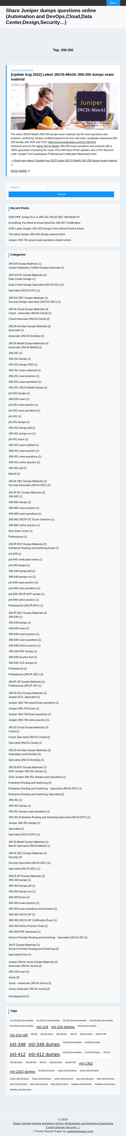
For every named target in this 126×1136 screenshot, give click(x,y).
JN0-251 (14, 353)
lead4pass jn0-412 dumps (105, 1084)
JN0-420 (106, 1052)
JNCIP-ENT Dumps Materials (26, 544)
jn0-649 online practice (22, 599)
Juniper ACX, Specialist (22, 697)
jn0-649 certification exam (23, 559)
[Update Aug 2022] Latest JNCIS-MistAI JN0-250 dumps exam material (62, 76)
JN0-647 (43, 1062)
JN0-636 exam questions (23, 639)
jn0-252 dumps (17, 393)
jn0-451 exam (16, 439)
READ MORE (19, 171)
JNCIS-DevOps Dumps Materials (28, 750)
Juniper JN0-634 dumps (41, 1078)
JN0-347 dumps (86, 1034)
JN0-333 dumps (46, 1034)
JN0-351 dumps (18, 805)
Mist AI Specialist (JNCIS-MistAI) (27, 845)
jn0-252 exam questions (22, 410)
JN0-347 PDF (101, 1034)
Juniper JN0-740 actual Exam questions (32, 702)
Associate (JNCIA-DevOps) (24, 336)
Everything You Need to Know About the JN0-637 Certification (44, 222)
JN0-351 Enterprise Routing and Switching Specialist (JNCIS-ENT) (48, 817)
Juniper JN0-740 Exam (22, 708)
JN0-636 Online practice (23, 645)
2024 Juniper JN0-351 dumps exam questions (35, 777)
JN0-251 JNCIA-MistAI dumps (26, 387)
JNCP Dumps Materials (22, 944)
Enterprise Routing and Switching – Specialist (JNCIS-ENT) (43, 788)
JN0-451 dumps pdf (20, 427)
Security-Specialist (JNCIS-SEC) (28, 863)
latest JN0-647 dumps (59, 1084)
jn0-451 (13, 416)
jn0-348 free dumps (92, 1042)
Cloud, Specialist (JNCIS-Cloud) (27, 737)
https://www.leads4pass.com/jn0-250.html (72, 142)
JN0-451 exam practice (22, 450)
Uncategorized (17, 996)
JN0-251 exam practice (22, 376)
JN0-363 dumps (18, 880)
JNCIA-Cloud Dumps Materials (26, 309)
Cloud (12, 731)
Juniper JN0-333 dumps (67, 1070)
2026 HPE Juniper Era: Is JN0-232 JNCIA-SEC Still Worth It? (44, 217)
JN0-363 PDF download (23, 931)
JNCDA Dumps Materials (23, 263)
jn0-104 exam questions (87, 1026)
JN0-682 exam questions (23, 513)
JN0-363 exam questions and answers (31, 908)
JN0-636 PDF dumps (21, 651)
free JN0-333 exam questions (21, 1020)
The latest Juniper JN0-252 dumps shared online (37, 234)
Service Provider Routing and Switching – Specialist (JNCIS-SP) (46, 937)
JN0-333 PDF (61, 1034)
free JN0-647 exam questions (21, 1026)
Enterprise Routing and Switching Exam (32, 548)
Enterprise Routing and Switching (28, 782)
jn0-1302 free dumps (46, 1070)
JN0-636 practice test (21, 657)
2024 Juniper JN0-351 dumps (26, 771)
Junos (12, 977)
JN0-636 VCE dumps (21, 662)
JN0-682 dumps (18, 502)
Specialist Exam (18, 954)
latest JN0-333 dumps (85, 1078)
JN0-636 (14, 616)
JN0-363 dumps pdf (20, 885)
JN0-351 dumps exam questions (27, 811)
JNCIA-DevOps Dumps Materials (28, 326)
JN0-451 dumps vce (20, 433)
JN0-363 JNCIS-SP (20, 914)
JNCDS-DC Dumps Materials (26, 275)
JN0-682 (14, 496)
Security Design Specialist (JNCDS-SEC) (33, 301)
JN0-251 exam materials (23, 370)
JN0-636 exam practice (22, 634)
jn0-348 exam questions (72, 1042)
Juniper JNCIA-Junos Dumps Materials (31, 962)
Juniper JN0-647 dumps (63, 1078)
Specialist (14, 828)
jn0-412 (18, 1054)
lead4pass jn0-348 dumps (81, 1084)
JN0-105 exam (17, 971)
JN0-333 (34, 1034)
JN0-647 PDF (70, 1062)
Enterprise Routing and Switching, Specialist (34, 794)
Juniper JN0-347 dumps (89, 1070)
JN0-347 (73, 1034)
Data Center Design (20, 279)
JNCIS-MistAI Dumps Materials (27, 842)
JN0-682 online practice (22, 525)
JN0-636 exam (17, 628)
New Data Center (19, 531)
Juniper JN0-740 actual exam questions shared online (40, 240)
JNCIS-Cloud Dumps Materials (26, 727)
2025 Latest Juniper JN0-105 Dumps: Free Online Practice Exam (46, 228)
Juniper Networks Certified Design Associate (34, 267)
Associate (14, 330)
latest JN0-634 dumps (39, 1084)
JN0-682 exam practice (22, 508)
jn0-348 (18, 1044)
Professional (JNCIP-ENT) (24, 605)
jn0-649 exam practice (21, 582)
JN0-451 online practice (22, 462)
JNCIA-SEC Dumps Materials (26, 481)
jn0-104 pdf (19, 1035)
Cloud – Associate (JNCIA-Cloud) (28, 313)
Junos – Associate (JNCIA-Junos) (28, 983)
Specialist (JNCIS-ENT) (22, 834)
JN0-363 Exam (17, 897)
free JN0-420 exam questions (75, 1020)
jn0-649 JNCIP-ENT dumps (25, 594)
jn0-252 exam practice (21, 404)
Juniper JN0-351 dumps (22, 823)
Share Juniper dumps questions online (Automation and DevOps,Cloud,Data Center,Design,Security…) (51, 16)
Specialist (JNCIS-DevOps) (24, 760)
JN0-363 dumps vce (20, 891)
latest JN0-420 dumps (18, 1084)
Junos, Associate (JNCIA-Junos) (27, 989)
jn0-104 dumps (63, 1027)
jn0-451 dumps (17, 422)
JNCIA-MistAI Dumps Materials (27, 343)
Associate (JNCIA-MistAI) (22, 70)
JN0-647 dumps (55, 1062)
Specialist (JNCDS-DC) (22, 290)
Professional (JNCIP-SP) (23, 685)
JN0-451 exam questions (23, 456)
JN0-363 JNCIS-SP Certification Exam (31, 920)
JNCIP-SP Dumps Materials (25, 681)
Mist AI (12, 473)
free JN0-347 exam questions (48, 1020)
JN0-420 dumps (16, 1062)
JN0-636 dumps (18, 622)
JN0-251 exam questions (23, 381)
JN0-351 (14, 800)
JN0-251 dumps (18, 358)
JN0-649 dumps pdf (20, 571)
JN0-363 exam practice (22, 903)
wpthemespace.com (80, 1131)
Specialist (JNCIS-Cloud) (23, 742)
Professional (16, 536)
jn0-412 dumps (44, 1054)
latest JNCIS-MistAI (48, 146)
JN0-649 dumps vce (20, 576)
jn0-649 (13, 553)
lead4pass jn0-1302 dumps (20, 1089)
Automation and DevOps (23, 754)
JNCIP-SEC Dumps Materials (26, 613)
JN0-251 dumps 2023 (21, 364)
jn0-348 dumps (44, 1044)
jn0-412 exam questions (72, 1052)
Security (13, 857)
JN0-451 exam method (22, 445)
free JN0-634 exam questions (101, 1020)
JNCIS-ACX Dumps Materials (26, 693)
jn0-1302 (86, 1063)
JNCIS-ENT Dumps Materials (26, 767)
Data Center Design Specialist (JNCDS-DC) (34, 284)
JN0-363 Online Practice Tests (26, 926)
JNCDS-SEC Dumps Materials (26, 297)
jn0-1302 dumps (22, 1071)
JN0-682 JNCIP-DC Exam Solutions (30, 519)
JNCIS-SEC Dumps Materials (26, 853)
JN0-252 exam (17, 399)
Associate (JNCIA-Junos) (23, 966)
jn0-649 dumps (17, 565)
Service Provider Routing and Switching (32, 948)
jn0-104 (42, 1027)
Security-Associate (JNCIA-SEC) (28, 485)
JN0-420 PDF (31, 1062)
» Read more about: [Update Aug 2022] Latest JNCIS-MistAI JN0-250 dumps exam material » (64, 162)
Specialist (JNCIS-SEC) (22, 868)
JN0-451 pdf (16, 468)
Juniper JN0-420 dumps (19, 1078)
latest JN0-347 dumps (105, 1078)
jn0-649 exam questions (22, 588)
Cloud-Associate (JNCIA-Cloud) (27, 319)
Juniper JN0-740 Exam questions (28, 714)
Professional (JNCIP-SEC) (24, 674)
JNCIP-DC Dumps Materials (25, 492)
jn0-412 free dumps (92, 1052)
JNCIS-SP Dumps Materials (25, 876)
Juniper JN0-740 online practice (27, 720)
